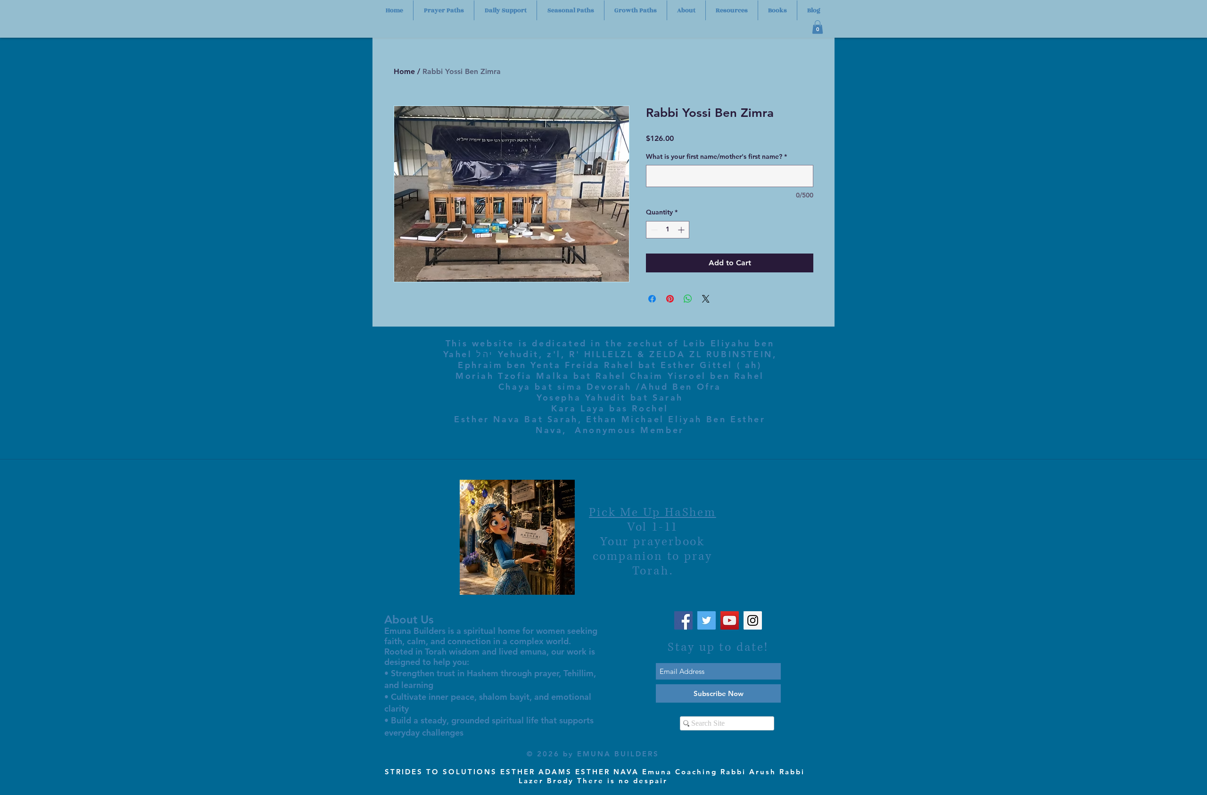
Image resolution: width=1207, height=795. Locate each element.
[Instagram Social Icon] (753, 620)
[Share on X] (705, 298)
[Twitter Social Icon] (706, 620)
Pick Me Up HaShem (652, 512)
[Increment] (682, 229)
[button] (817, 27)
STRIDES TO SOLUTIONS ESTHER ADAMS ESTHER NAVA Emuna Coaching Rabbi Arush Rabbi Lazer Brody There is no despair (595, 776)
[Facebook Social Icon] (683, 620)
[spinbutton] (667, 229)
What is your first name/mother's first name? (716, 156)
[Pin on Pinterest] (670, 298)
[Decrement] (653, 229)
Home (404, 71)
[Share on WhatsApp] (688, 298)
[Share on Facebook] (652, 298)
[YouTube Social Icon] (729, 620)
